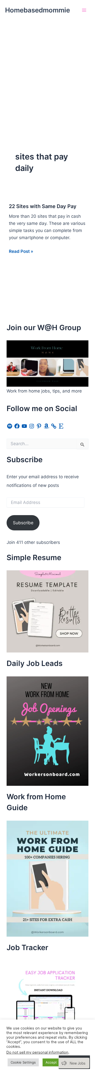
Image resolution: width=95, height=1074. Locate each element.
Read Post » (21, 252)
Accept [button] (51, 1062)
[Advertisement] (47, 70)
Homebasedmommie (37, 10)
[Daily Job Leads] (47, 730)
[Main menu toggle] (84, 10)
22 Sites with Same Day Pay (43, 206)
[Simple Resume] (47, 611)
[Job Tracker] (45, 998)
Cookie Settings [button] (23, 1062)
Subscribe (23, 522)
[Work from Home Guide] (47, 878)
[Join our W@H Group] (47, 363)
